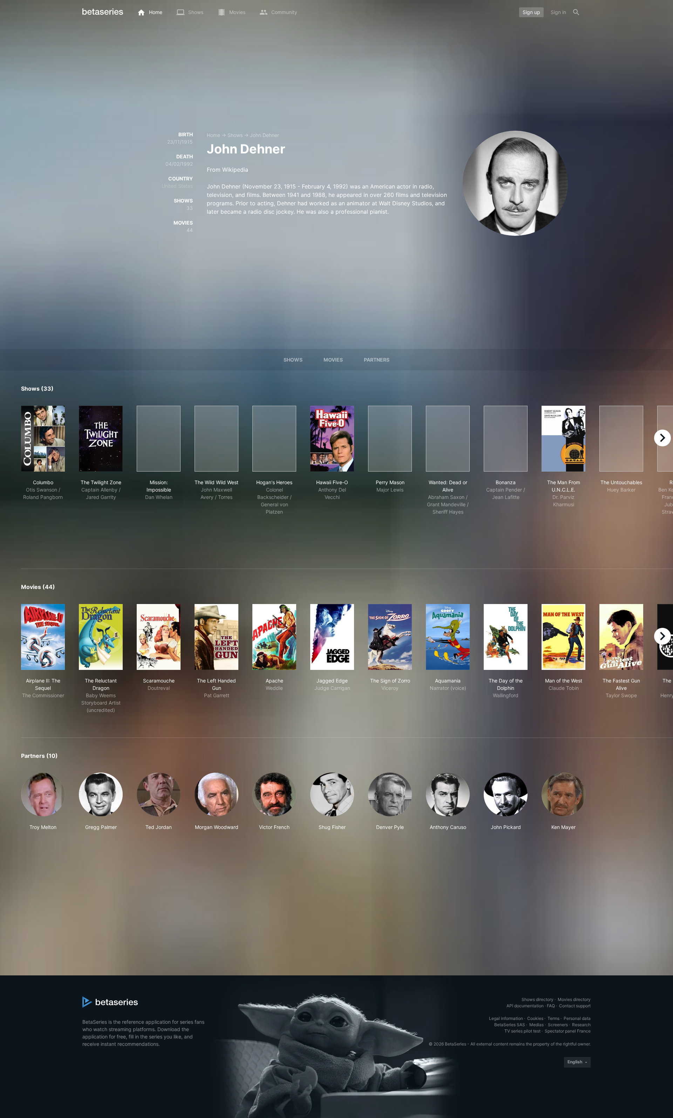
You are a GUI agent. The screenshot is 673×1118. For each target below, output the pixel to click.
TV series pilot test (522, 1031)
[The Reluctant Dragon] (101, 637)
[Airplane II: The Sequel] (43, 637)
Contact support (575, 1005)
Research (581, 1024)
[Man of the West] (563, 637)
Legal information (506, 1018)
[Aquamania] (448, 637)
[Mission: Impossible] (159, 439)
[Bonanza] (506, 439)
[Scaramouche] (159, 637)
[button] (43, 802)
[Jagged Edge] (332, 637)
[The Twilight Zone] (101, 439)
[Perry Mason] (390, 439)
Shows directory (537, 999)
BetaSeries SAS (509, 1024)
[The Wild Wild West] (216, 439)
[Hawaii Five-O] (332, 439)
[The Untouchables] (621, 439)
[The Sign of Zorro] (390, 637)
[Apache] (274, 637)
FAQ (551, 1005)
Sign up (531, 12)
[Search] (576, 12)
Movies (333, 360)
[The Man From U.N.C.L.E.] (563, 439)
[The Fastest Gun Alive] (621, 637)
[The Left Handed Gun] (216, 637)
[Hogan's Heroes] (274, 439)
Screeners (558, 1024)
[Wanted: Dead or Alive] (448, 439)
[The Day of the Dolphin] (506, 637)
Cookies (535, 1018)
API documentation (525, 1005)
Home (213, 135)
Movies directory (574, 999)
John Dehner (264, 135)
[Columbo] (43, 439)
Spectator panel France (568, 1031)
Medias (536, 1024)
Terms (553, 1018)
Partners (376, 360)
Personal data (577, 1018)
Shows (235, 135)
